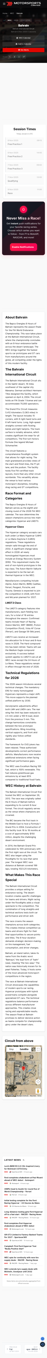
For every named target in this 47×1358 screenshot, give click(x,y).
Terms (39, 1096)
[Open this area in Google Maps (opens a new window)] (10, 1095)
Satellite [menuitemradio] (24, 1049)
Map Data (33, 1096)
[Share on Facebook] (14, 57)
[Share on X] (10, 57)
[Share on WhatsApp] (19, 57)
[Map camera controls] (38, 1081)
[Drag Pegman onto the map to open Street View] (38, 1091)
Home (5, 13)
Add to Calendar (24, 44)
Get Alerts (24, 50)
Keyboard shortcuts (22, 1096)
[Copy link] (24, 57)
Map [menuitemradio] (11, 1049)
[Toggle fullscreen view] (38, 1049)
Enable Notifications (23, 247)
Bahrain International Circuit (23, 29)
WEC (12, 13)
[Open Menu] (4, 4)
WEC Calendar (25, 38)
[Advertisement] (23, 94)
